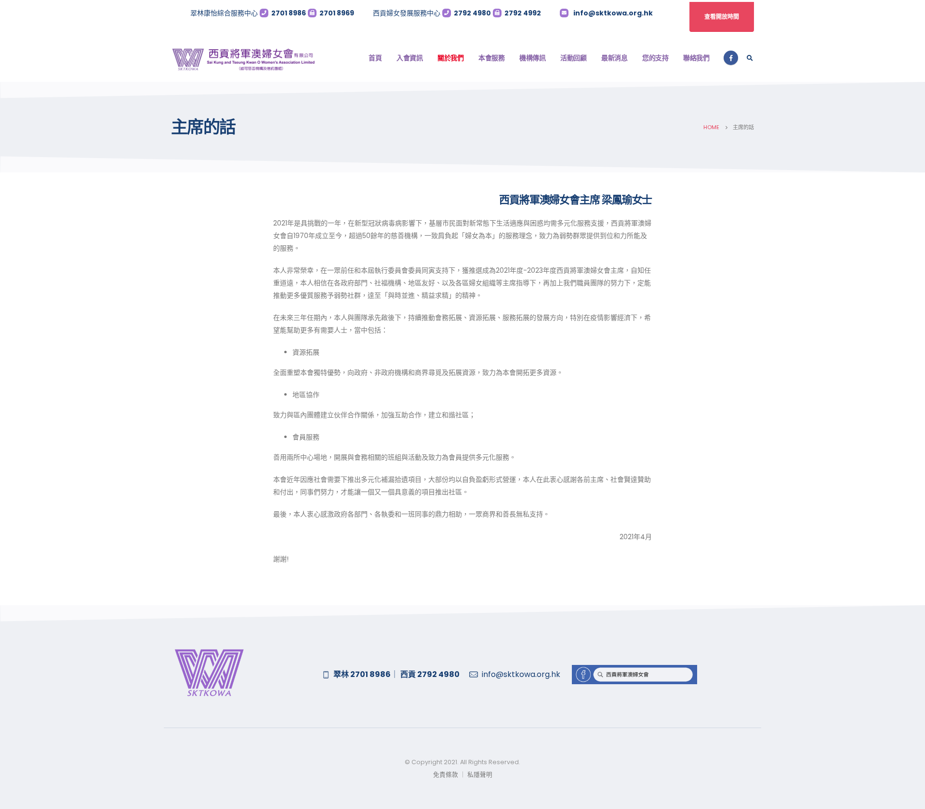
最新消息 (614, 58)
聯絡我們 (696, 58)
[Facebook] (731, 58)
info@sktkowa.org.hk (613, 13)
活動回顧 (573, 58)
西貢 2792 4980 (430, 674)
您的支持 (655, 58)
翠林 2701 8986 (362, 674)
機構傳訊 (532, 58)
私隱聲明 (479, 774)
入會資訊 (409, 58)
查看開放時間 (721, 17)
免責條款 (445, 774)
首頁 (375, 58)
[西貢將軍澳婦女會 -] (243, 58)
